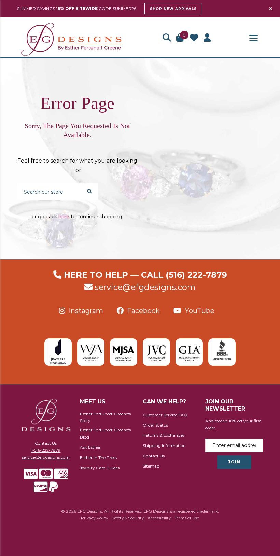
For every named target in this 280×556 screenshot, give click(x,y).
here (63, 216)
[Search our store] (89, 190)
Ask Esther (90, 447)
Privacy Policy (94, 517)
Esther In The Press (98, 457)
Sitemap (151, 466)
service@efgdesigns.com (145, 287)
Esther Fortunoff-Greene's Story (105, 417)
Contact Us (46, 443)
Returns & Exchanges (163, 435)
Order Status (155, 425)
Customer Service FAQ (165, 414)
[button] (166, 38)
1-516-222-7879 (45, 450)
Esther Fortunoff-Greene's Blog (105, 433)
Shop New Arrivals (173, 8)
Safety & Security (128, 517)
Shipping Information (164, 445)
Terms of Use (186, 517)
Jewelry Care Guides (100, 467)
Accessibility (159, 517)
